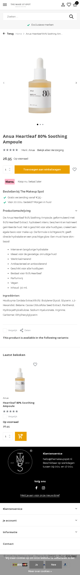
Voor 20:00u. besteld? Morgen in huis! (29, 202)
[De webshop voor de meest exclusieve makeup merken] (20, 5)
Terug (10, 33)
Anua (32, 150)
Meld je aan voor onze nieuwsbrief (40, 495)
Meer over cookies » (40, 571)
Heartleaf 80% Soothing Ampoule (19, 404)
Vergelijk (12, 330)
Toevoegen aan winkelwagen (42, 169)
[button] (37, 124)
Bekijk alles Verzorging (50, 150)
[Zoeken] (71, 16)
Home (19, 33)
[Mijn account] (63, 5)
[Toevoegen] (21, 436)
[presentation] (4, 83)
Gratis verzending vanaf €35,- (25, 197)
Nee (53, 564)
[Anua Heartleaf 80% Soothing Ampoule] (20, 378)
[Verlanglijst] (69, 5)
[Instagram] (43, 488)
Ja (36, 564)
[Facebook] (36, 488)
